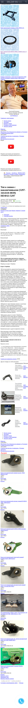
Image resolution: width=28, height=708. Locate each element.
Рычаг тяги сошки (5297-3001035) (18, 376)
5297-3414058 (25, 397)
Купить (3, 481)
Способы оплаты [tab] (8, 216)
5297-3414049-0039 (25, 386)
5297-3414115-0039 (25, 367)
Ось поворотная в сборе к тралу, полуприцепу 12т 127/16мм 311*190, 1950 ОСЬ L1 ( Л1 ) (14, 613)
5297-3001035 (25, 376)
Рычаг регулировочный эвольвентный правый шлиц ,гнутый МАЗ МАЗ (13, 585)
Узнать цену (4, 207)
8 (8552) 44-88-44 (16, 681)
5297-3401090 (25, 423)
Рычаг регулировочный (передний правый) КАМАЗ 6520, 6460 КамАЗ (12, 558)
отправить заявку (5, 225)
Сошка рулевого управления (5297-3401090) (18, 423)
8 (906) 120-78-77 (5, 681)
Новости (3, 129)
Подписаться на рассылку (7, 139)
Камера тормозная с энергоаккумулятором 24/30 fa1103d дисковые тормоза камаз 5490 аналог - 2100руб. (13, 78)
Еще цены (3, 478)
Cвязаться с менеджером (7, 118)
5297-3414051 (25, 409)
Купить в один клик (6, 210)
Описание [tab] (6, 214)
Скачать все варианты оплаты (8, 359)
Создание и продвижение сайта (9, 683)
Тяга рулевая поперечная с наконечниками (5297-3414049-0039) (19, 386)
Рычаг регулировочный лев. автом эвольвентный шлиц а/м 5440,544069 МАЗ (14, 639)
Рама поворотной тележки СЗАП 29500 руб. (12, 28)
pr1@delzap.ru (14, 115)
